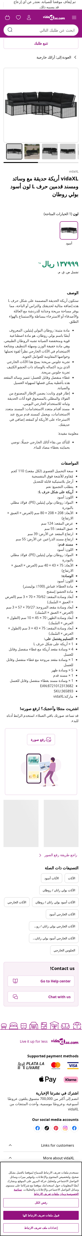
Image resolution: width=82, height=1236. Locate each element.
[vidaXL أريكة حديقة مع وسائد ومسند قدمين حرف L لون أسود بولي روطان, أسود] (41, 105)
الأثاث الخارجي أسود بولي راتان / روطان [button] (52, 938)
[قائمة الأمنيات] (18, 17)
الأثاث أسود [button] (51, 878)
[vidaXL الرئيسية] (54, 17)
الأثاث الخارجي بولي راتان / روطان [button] (53, 926)
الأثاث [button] (71, 878)
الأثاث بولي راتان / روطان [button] (59, 890)
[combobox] (41, 30)
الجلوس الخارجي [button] (64, 950)
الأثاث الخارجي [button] (16, 902)
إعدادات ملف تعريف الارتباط (41, 1228)
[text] (58, 264)
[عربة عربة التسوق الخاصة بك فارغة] (7, 17)
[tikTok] (47, 1128)
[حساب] (29, 17)
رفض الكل (41, 1203)
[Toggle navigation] (74, 17)
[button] (69, 236)
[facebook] (74, 1128)
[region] (41, 1199)
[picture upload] (41, 769)
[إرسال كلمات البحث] (10, 29)
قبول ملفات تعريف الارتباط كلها (41, 1215)
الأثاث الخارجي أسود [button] (62, 914)
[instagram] (65, 1128)
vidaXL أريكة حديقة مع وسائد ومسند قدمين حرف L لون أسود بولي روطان (44, 186)
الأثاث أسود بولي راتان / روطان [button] (55, 902)
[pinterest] (56, 1128)
